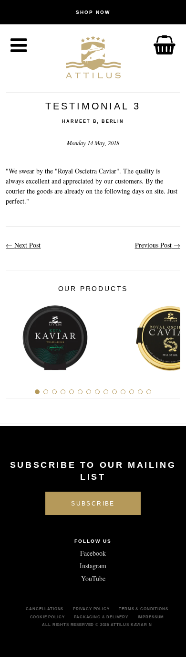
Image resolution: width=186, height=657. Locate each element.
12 (131, 391)
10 (114, 391)
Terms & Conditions (143, 608)
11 (123, 391)
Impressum (151, 616)
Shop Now (93, 12)
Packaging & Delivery (101, 616)
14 (148, 391)
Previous (16, 334)
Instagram (93, 565)
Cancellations (44, 608)
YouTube (93, 578)
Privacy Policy (91, 608)
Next (169, 334)
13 (140, 391)
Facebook (93, 553)
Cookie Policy (47, 616)
